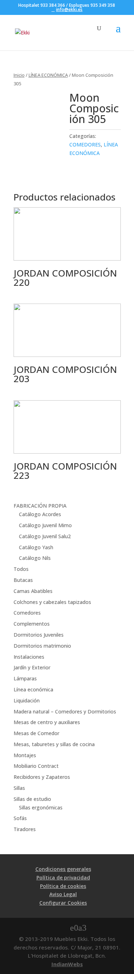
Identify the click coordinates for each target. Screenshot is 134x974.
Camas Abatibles (33, 591)
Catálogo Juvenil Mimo (45, 525)
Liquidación (27, 700)
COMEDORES (85, 144)
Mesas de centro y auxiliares (47, 722)
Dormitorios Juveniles (39, 634)
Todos (21, 569)
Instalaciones (29, 656)
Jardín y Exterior (32, 667)
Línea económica (33, 689)
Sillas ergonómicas (41, 807)
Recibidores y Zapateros (42, 777)
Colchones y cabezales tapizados (52, 602)
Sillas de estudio (32, 799)
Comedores (27, 612)
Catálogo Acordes (40, 514)
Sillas (19, 788)
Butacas (23, 580)
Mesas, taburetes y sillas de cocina (54, 744)
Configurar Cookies (63, 902)
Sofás (20, 818)
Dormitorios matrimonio (42, 645)
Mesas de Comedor (36, 733)
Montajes (25, 755)
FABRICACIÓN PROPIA (40, 505)
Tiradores (25, 829)
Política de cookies (63, 886)
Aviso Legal (63, 894)
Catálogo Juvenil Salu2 (45, 536)
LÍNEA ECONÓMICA (48, 75)
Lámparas (25, 678)
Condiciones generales (63, 869)
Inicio (19, 75)
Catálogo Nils (35, 558)
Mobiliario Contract (36, 765)
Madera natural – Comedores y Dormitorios (65, 711)
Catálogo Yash (36, 547)
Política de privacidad (63, 877)
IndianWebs (67, 964)
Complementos (32, 623)
